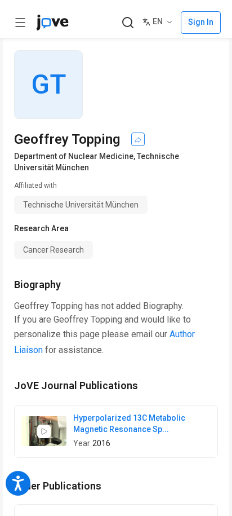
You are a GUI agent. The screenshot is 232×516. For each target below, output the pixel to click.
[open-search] (127, 23)
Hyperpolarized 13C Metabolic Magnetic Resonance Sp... (129, 423)
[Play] (44, 431)
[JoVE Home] (52, 22)
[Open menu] (20, 23)
